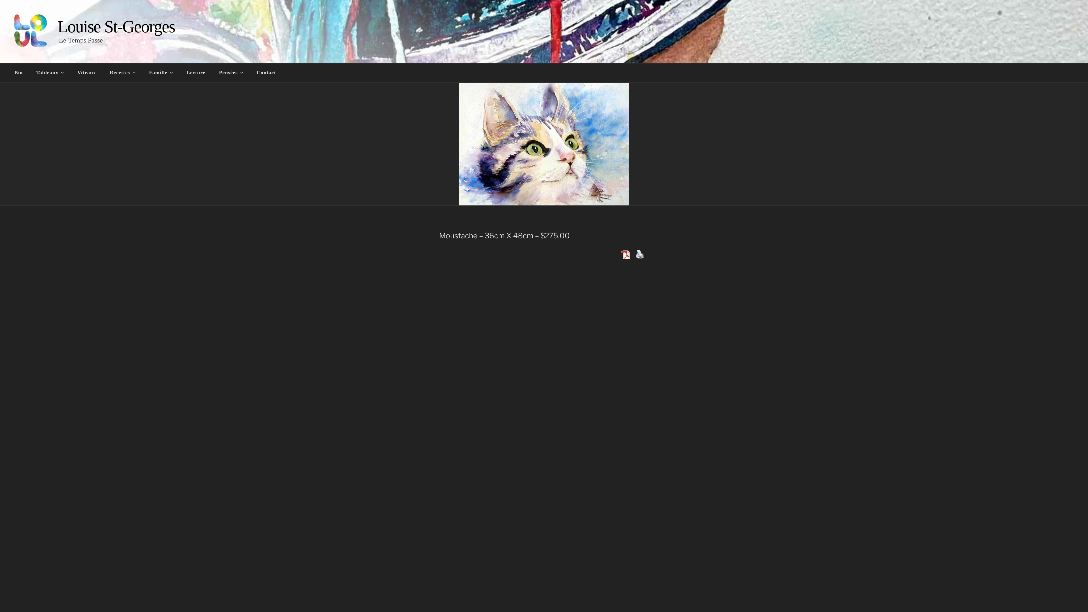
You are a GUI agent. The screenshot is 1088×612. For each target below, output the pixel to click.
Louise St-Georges (116, 26)
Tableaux (47, 72)
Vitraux (86, 72)
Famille (158, 72)
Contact (266, 72)
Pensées (228, 72)
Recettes (120, 72)
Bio (18, 72)
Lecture (195, 72)
